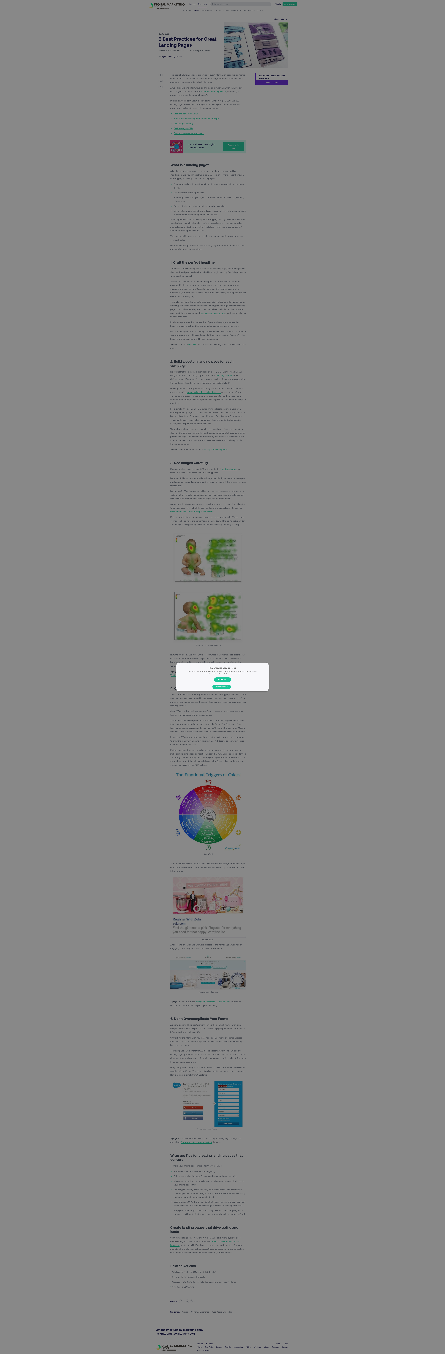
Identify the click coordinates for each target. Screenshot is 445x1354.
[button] (222, 687)
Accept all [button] (222, 679)
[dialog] (222, 677)
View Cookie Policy (235, 674)
